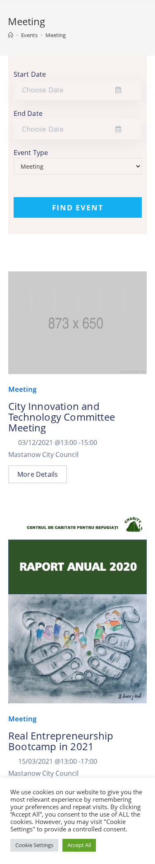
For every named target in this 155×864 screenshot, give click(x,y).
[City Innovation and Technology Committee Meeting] (77, 326)
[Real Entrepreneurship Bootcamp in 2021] (77, 610)
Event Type (31, 152)
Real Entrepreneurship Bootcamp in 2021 (60, 741)
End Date (28, 113)
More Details (37, 474)
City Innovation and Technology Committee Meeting (61, 416)
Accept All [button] (79, 845)
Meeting (22, 389)
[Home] (10, 35)
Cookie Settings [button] (34, 845)
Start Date (30, 74)
